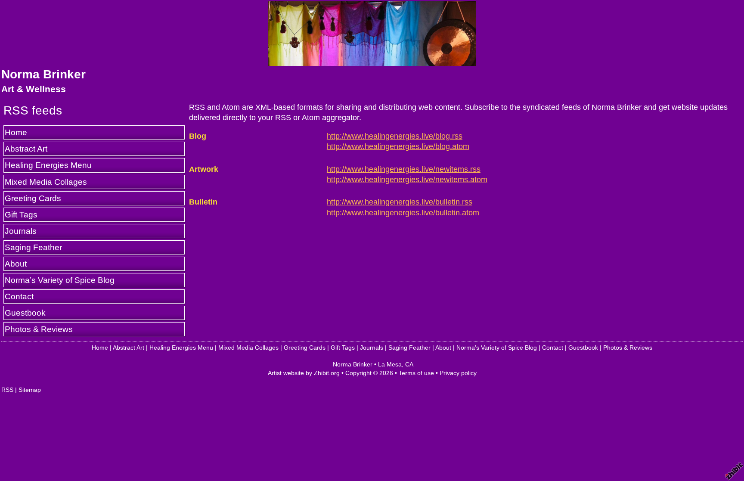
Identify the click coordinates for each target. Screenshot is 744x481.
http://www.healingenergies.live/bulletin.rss (399, 202)
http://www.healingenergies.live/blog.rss (394, 136)
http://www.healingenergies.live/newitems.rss (403, 169)
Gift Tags (21, 214)
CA (409, 364)
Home (16, 132)
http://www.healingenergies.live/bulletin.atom (403, 212)
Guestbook (25, 312)
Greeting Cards (33, 198)
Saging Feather (33, 247)
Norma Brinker (43, 74)
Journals (21, 231)
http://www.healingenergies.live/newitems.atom (407, 179)
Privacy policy (458, 372)
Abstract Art (26, 148)
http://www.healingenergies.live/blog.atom (398, 146)
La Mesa (390, 364)
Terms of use (416, 372)
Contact (19, 296)
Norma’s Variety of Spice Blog (60, 280)
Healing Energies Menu (48, 165)
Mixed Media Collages (46, 181)
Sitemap (30, 389)
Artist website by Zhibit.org (304, 372)
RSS (7, 389)
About (16, 263)
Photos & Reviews (39, 329)
